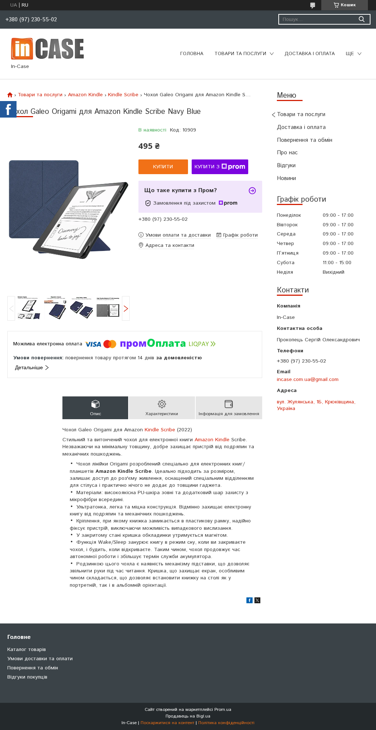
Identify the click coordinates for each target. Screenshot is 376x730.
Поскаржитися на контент (167, 723)
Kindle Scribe (123, 94)
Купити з (207, 166)
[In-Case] (47, 48)
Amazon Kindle (85, 94)
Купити (163, 166)
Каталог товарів (26, 649)
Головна (191, 53)
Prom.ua (222, 709)
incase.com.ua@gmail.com (308, 379)
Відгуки (286, 165)
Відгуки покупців (27, 677)
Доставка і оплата (310, 53)
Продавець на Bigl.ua (188, 716)
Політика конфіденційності (226, 723)
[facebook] (249, 601)
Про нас (287, 153)
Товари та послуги (240, 53)
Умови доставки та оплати (40, 658)
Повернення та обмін (304, 140)
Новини (286, 178)
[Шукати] (361, 19)
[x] (257, 601)
